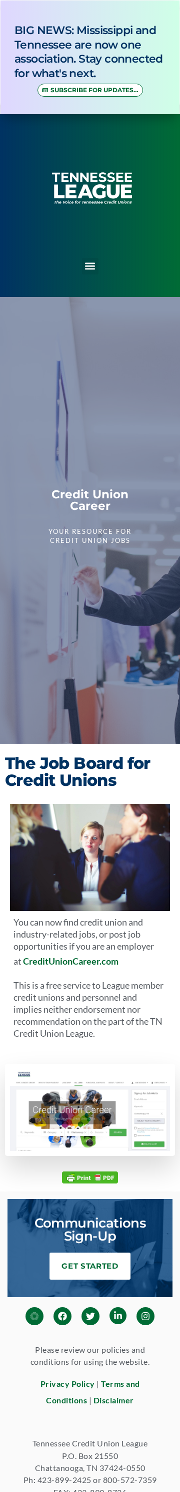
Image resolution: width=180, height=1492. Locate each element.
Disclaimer (114, 1400)
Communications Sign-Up (90, 1229)
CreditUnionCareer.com (70, 961)
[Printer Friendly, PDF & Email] (90, 1177)
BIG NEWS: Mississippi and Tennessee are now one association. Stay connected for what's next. (88, 52)
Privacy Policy (67, 1383)
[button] (90, 266)
